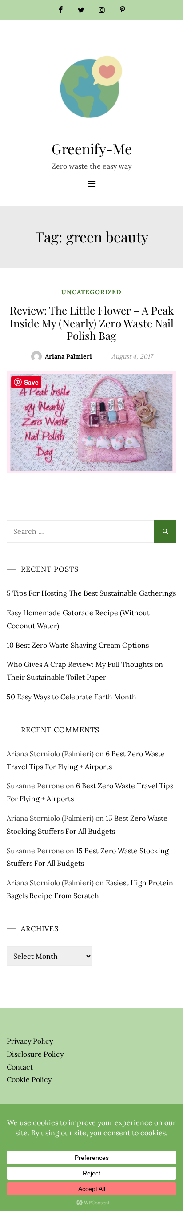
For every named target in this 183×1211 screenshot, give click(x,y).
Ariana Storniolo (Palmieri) (50, 753)
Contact (20, 1066)
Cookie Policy (29, 1079)
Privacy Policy (30, 1041)
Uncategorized (91, 292)
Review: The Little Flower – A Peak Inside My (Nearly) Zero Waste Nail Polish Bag (92, 323)
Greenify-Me (92, 148)
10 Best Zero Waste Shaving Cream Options (78, 645)
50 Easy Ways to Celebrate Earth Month (71, 696)
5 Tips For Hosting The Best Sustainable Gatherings (91, 593)
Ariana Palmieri (68, 356)
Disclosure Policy (35, 1054)
